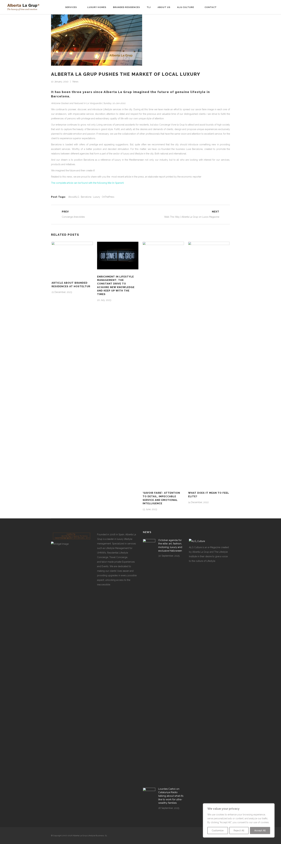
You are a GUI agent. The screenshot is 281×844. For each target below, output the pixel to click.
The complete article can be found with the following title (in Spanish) (87, 183)
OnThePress (108, 197)
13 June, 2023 (150, 509)
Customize (218, 830)
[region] (238, 820)
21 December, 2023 (62, 292)
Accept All (260, 830)
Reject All (239, 830)
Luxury (96, 197)
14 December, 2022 (198, 502)
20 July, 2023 (104, 300)
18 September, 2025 (168, 808)
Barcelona (86, 197)
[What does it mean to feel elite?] (208, 364)
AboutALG (73, 197)
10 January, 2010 (59, 81)
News (75, 81)
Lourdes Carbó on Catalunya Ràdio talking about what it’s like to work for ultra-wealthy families (170, 795)
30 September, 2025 (169, 555)
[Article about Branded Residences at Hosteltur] (72, 259)
